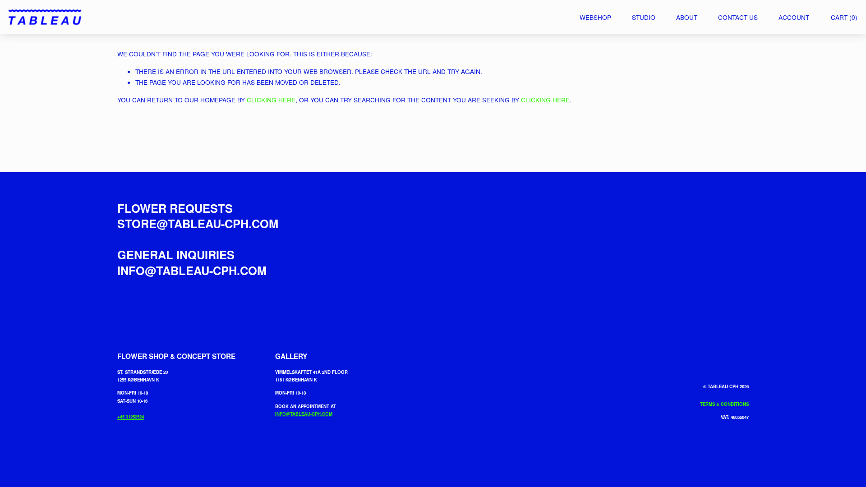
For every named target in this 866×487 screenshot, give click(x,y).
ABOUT (686, 17)
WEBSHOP (595, 17)
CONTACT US (738, 17)
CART (844, 17)
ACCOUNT (793, 17)
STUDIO (643, 17)
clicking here (271, 99)
